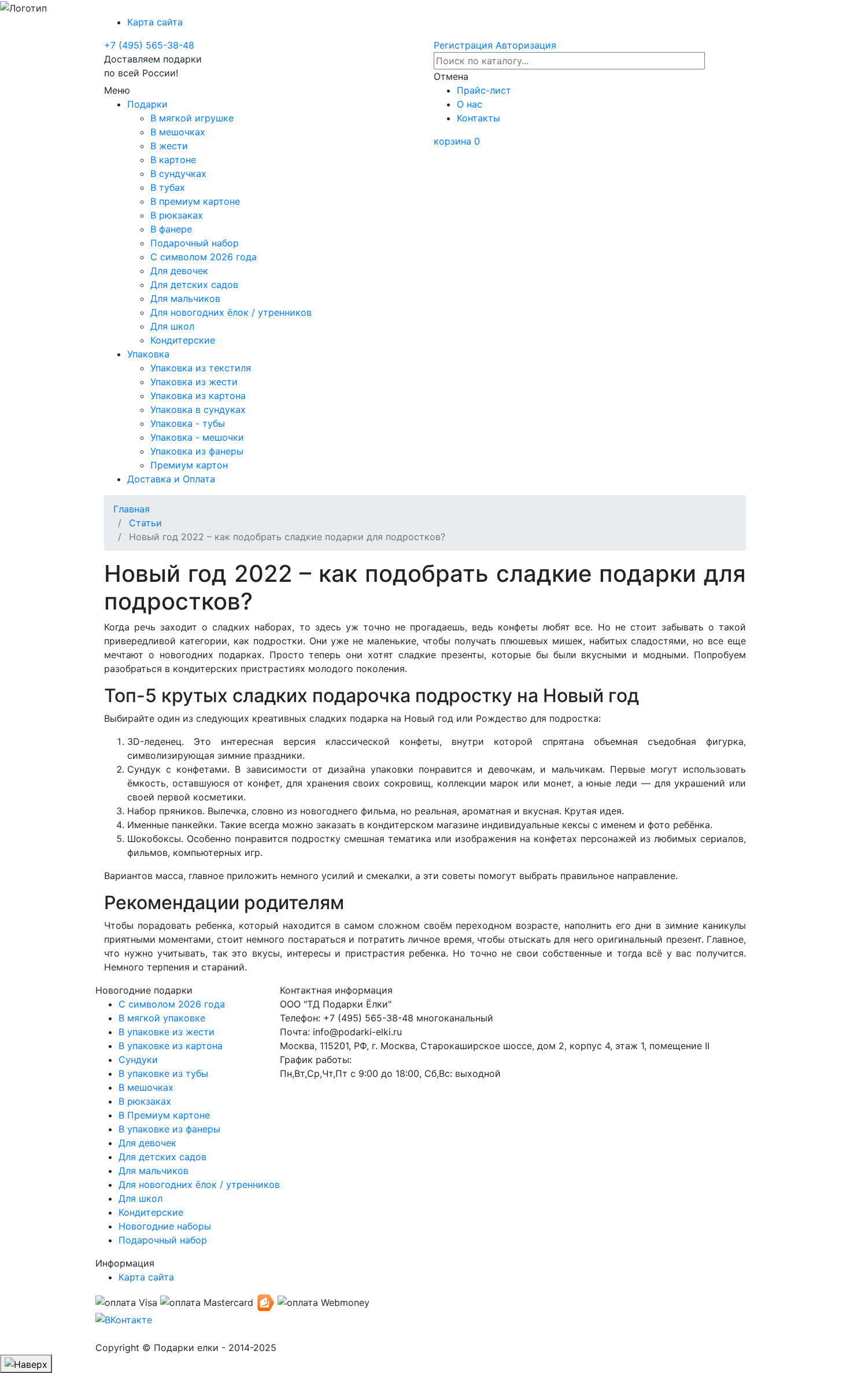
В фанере (174, 229)
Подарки (150, 104)
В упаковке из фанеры (169, 1129)
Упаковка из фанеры (199, 451)
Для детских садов (197, 284)
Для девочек (182, 270)
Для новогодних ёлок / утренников (233, 312)
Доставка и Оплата (174, 479)
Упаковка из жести (196, 381)
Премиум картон (192, 465)
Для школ (175, 326)
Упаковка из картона (201, 395)
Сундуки (138, 1059)
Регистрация (463, 45)
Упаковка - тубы (190, 423)
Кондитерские (185, 340)
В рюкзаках (179, 215)
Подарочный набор (197, 243)
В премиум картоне (198, 201)
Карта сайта (158, 22)
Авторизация (526, 45)
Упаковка (151, 354)
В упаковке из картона (171, 1045)
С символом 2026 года (206, 257)
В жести (172, 146)
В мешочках (180, 132)
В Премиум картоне (164, 1115)
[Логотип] (23, 8)
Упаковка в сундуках (201, 409)
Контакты (481, 118)
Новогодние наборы (165, 1226)
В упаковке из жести (167, 1032)
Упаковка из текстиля (203, 368)
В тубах (170, 187)
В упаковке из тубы (163, 1073)
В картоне (176, 159)
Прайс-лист (487, 90)
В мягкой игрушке (194, 118)
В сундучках (181, 173)
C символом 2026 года (172, 1004)
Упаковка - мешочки (200, 437)
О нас (472, 104)
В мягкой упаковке (162, 1018)
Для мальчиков (188, 298)
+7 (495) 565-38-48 (149, 45)
